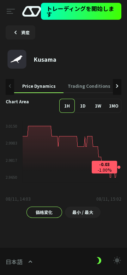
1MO (114, 106)
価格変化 (44, 212)
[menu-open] (10, 11)
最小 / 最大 (82, 212)
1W (98, 106)
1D (82, 106)
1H (67, 106)
